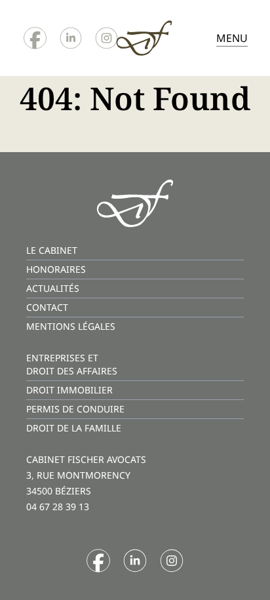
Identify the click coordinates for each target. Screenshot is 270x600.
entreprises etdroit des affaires (71, 364)
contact (47, 307)
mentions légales (70, 326)
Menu (232, 38)
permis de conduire (75, 409)
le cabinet (51, 250)
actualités (52, 288)
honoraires (56, 269)
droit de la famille (73, 428)
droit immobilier (69, 390)
